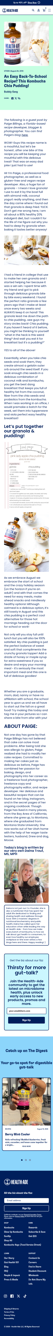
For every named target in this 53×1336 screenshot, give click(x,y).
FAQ (6, 1271)
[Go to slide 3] (30, 1160)
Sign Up (26, 1020)
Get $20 (33, 1236)
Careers (33, 1262)
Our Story (9, 1258)
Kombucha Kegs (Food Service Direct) (22, 1245)
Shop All (8, 1240)
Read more (26, 1146)
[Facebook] (12, 98)
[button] (33, 10)
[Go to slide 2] (26, 1160)
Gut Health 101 (11, 1262)
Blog (6, 1267)
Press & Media (11, 1279)
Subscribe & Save (37, 1232)
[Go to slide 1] (22, 1160)
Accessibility (9, 1318)
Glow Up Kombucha (13, 1232)
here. (25, 135)
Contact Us (34, 1258)
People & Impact (12, 1275)
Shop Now (32, 3)
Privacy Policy (20, 1216)
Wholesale (33, 1275)
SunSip (7, 1236)
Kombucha (9, 1227)
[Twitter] (16, 98)
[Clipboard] (19, 98)
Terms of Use (9, 1312)
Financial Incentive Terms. (33, 1214)
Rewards (33, 1227)
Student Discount (37, 1271)
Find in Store (35, 1267)
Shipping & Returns (11, 1309)
